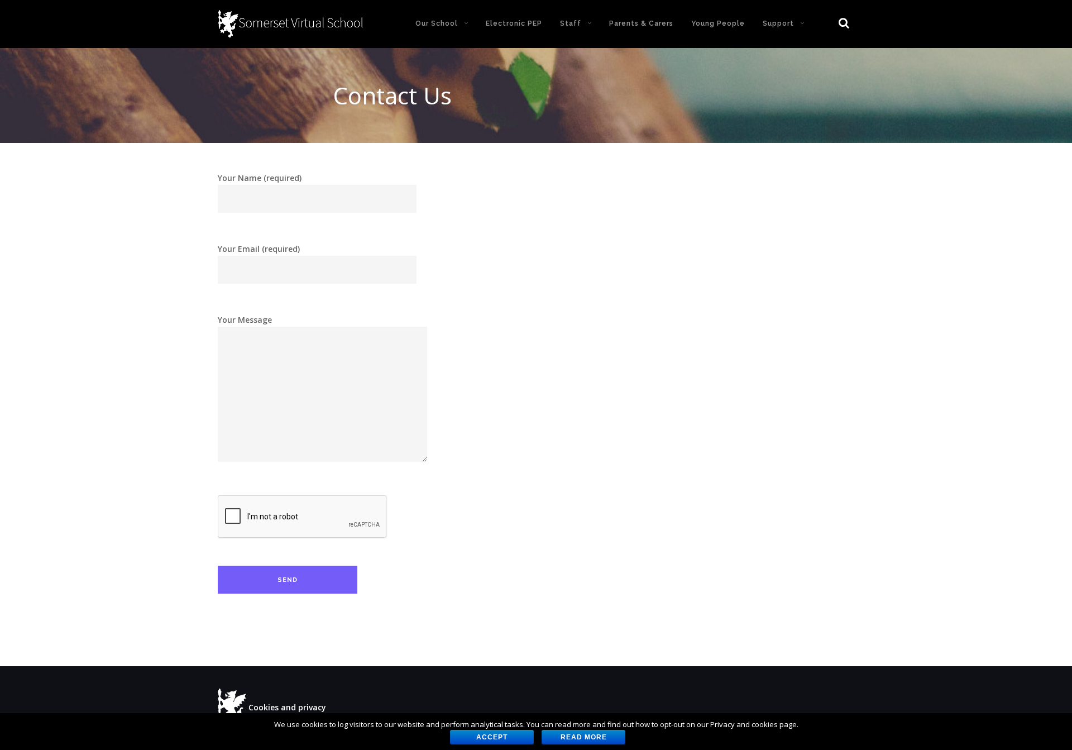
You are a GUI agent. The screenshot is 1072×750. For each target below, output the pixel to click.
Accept (492, 737)
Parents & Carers (641, 23)
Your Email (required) (259, 248)
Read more (584, 737)
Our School (436, 23)
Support (778, 23)
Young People (718, 23)
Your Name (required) (260, 178)
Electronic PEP (514, 23)
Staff (570, 23)
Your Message (245, 319)
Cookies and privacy (287, 707)
